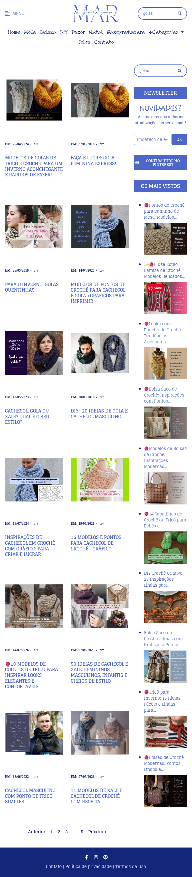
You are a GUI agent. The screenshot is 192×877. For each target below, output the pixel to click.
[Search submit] (180, 13)
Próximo (97, 832)
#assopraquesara (126, 32)
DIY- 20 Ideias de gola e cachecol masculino (99, 414)
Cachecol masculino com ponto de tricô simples (30, 796)
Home (14, 32)
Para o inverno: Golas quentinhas (32, 287)
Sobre (84, 42)
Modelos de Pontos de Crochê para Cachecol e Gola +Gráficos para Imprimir (98, 292)
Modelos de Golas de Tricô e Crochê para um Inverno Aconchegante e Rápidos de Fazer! (34, 166)
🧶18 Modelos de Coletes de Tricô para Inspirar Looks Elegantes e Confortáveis (31, 675)
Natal (96, 32)
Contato (104, 42)
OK (179, 139)
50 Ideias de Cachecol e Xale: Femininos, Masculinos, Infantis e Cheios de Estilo (99, 672)
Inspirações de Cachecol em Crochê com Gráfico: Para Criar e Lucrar (30, 545)
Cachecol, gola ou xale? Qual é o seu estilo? (27, 416)
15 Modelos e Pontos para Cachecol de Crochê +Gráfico (96, 542)
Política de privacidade (89, 866)
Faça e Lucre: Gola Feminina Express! (93, 160)
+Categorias (163, 32)
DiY (64, 32)
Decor (78, 32)
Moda (30, 32)
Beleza (48, 32)
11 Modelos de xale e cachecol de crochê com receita (96, 796)
